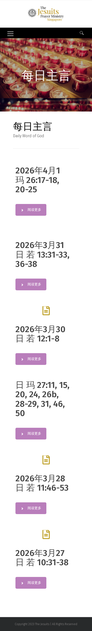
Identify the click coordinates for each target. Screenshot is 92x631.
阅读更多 (34, 210)
